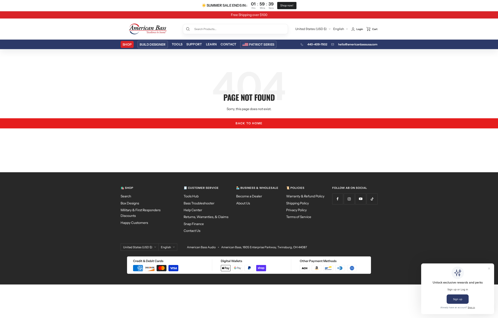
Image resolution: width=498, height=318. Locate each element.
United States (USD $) (311, 29)
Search (126, 196)
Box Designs (130, 203)
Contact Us (192, 231)
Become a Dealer (249, 196)
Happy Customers (134, 223)
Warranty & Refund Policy (305, 196)
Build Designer (153, 44)
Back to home (249, 123)
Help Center (193, 210)
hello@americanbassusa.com (357, 44)
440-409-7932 (317, 44)
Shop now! (286, 5)
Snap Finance (194, 224)
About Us (243, 203)
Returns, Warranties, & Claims (206, 217)
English (338, 29)
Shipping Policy (297, 203)
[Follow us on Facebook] (337, 198)
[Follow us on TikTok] (372, 198)
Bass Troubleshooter (199, 203)
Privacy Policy (296, 210)
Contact (228, 44)
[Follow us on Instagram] (349, 198)
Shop (127, 44)
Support (194, 44)
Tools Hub (191, 196)
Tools (177, 44)
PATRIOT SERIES (261, 44)
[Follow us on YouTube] (360, 198)
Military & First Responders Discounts (140, 213)
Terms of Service (298, 217)
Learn (211, 44)
